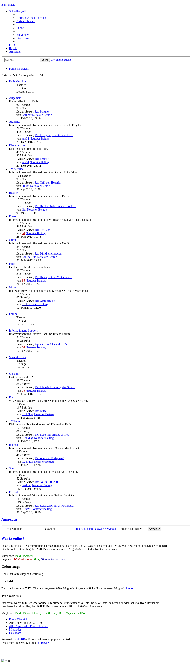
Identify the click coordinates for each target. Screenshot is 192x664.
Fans (12, 263)
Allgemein (15, 98)
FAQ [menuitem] (12, 44)
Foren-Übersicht (18, 68)
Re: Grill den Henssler (48, 182)
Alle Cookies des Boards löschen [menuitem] (28, 626)
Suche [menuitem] (20, 27)
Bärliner (26, 114)
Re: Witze (40, 410)
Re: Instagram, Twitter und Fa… (54, 135)
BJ (23, 233)
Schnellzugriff (17, 11)
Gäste (12, 287)
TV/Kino (14, 421)
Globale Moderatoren (53, 559)
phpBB (20, 639)
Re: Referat (41, 158)
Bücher (13, 192)
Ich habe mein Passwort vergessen (96, 528)
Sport (12, 468)
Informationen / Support (23, 330)
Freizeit (13, 492)
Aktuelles (14, 121)
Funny (13, 397)
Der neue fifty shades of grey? (52, 434)
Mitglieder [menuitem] (22, 34)
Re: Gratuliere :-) (45, 300)
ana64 (25, 138)
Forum (13, 314)
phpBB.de (43, 642)
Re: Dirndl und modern (48, 253)
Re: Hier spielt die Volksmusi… (53, 277)
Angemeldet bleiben (130, 528)
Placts (129, 588)
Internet (13, 444)
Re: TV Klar (42, 229)
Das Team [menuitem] (22, 38)
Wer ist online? (13, 538)
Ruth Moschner (18, 81)
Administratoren (22, 559)
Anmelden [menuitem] (15, 51)
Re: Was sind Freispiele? (49, 458)
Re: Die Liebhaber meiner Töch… (55, 206)
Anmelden (9, 519)
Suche (44, 59)
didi (24, 209)
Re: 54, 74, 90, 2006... (48, 481)
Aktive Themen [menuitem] (25, 21)
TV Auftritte (16, 169)
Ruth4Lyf (27, 414)
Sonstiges (14, 373)
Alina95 (26, 509)
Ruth (25, 304)
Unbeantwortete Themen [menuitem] (31, 17)
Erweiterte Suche (61, 59)
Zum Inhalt (8, 4)
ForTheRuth (29, 256)
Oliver (25, 185)
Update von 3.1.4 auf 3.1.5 (51, 344)
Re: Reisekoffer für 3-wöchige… (54, 505)
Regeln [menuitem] (13, 48)
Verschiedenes (17, 357)
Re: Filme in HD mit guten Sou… (55, 387)
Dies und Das (17, 145)
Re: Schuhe (42, 111)
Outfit (12, 240)
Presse (12, 216)
